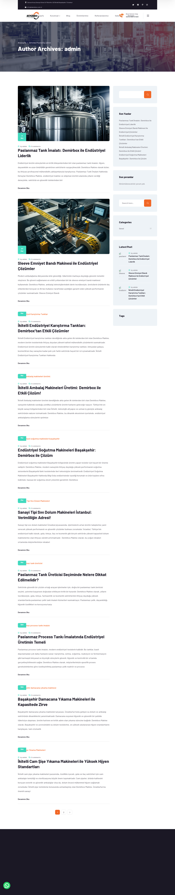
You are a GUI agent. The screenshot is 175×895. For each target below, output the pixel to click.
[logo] (32, 15)
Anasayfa (22, 43)
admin (24, 146)
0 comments (35, 146)
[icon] (133, 4)
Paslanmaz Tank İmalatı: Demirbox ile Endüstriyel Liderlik (139, 259)
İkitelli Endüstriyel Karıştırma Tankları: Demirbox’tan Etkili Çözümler (131, 139)
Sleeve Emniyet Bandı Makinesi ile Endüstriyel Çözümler (139, 276)
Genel (121, 228)
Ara (147, 94)
